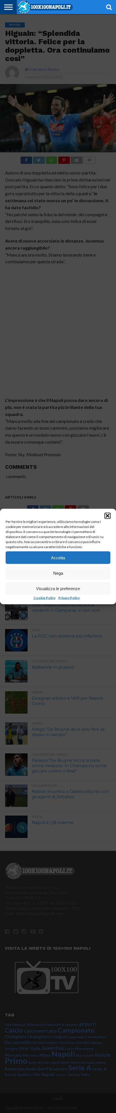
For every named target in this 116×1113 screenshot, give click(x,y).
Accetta (58, 557)
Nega (58, 573)
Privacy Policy (69, 598)
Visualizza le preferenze (58, 588)
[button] (107, 516)
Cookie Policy (44, 598)
